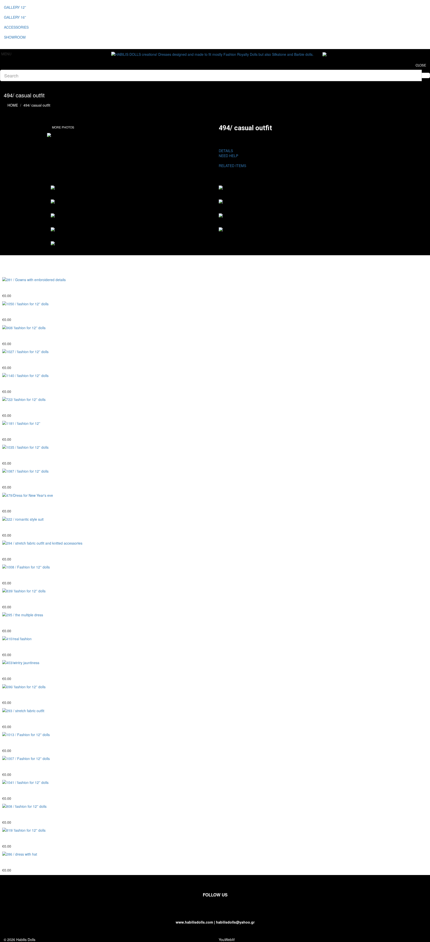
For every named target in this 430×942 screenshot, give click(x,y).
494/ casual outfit (36, 105)
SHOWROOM (15, 37)
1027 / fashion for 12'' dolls (28, 360)
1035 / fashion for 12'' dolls (28, 455)
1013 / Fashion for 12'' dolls (29, 743)
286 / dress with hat (21, 862)
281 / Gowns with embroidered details (39, 288)
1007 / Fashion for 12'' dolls (29, 766)
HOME (12, 105)
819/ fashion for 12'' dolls (26, 838)
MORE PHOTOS (63, 127)
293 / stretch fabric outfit (26, 719)
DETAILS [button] (226, 150)
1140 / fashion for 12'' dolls (28, 383)
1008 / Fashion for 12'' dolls (29, 575)
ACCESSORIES (16, 27)
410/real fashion (18, 647)
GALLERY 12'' (15, 7)
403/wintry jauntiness (23, 671)
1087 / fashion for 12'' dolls (28, 479)
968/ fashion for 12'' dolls (26, 336)
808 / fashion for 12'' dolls (27, 814)
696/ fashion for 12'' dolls (26, 695)
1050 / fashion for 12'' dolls (28, 312)
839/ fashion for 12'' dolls (26, 599)
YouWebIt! (227, 939)
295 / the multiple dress (25, 623)
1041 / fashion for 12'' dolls (28, 790)
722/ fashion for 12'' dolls (26, 407)
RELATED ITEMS (234, 165)
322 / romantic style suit (25, 527)
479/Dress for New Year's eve (31, 503)
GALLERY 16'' (15, 17)
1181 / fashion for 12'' (23, 431)
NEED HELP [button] (228, 155)
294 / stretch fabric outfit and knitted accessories (50, 551)
